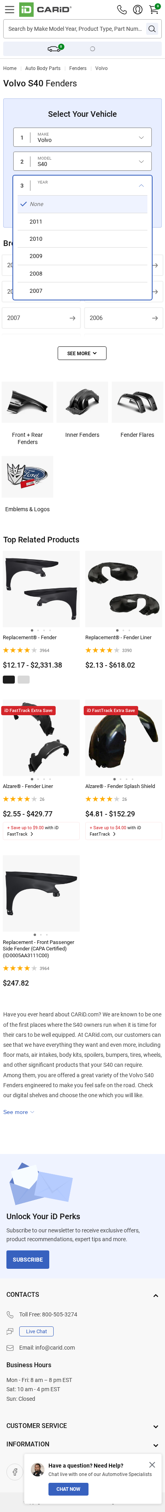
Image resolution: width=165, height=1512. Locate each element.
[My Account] (138, 9)
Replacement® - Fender (29, 637)
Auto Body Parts (42, 68)
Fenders (78, 68)
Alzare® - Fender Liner (28, 786)
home (9, 68)
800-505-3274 (59, 1314)
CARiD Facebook (14, 1472)
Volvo (101, 68)
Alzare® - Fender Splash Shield (120, 786)
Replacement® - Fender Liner (118, 637)
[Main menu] (9, 9)
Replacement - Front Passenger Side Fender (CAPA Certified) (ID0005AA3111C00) (38, 949)
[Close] (152, 1465)
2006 (96, 318)
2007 (13, 318)
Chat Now (68, 1489)
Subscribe (28, 1259)
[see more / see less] (82, 353)
